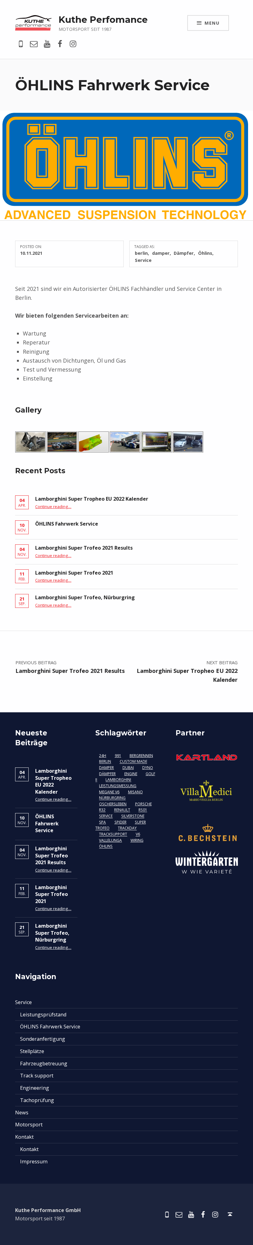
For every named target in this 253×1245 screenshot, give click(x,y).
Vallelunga (110, 840)
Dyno (147, 767)
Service (143, 260)
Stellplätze (32, 1051)
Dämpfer (184, 253)
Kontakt (24, 1136)
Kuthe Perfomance (103, 19)
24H (102, 755)
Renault (122, 810)
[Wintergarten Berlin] (207, 861)
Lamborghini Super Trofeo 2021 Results (84, 547)
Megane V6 (109, 792)
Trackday (127, 828)
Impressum (34, 1161)
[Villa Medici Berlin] (207, 791)
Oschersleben (112, 804)
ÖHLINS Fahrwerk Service (66, 523)
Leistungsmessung (117, 785)
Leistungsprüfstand (43, 1014)
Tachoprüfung (37, 1100)
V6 (138, 834)
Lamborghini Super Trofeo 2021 (74, 572)
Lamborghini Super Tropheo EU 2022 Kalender (91, 498)
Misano (135, 792)
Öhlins (205, 253)
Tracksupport (113, 834)
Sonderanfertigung (42, 1038)
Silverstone (132, 816)
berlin (141, 253)
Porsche (143, 804)
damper (161, 253)
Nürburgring (112, 798)
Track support (36, 1075)
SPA (102, 822)
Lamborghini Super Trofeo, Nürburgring (85, 597)
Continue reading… (53, 506)
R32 (102, 810)
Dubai (128, 767)
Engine (130, 773)
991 (118, 755)
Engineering (34, 1087)
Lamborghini (118, 780)
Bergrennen (141, 755)
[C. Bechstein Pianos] (207, 832)
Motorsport (29, 1124)
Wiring (137, 840)
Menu (212, 23)
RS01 (143, 810)
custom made (133, 761)
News (21, 1112)
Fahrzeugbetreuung (43, 1063)
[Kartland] (207, 756)
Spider (120, 822)
